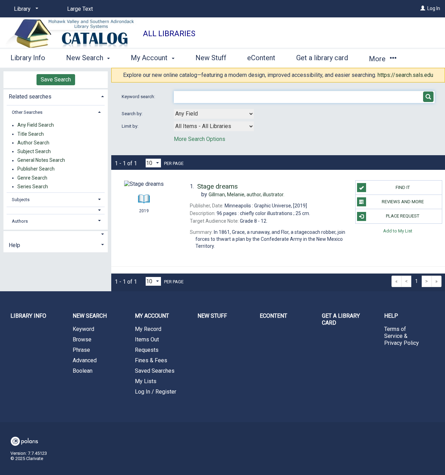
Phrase (81, 350)
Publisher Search (36, 169)
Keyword (83, 329)
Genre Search (32, 178)
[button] (56, 210)
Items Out (147, 339)
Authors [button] (20, 221)
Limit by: (130, 126)
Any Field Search (35, 125)
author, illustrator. (246, 194)
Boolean (82, 370)
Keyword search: (139, 96)
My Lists (145, 381)
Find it (403, 187)
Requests (147, 350)
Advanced (85, 360)
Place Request (402, 216)
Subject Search (34, 151)
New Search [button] (85, 58)
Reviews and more (403, 201)
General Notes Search (41, 160)
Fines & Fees (151, 360)
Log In (433, 8)
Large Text (80, 9)
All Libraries (169, 33)
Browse (82, 339)
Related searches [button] (30, 96)
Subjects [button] (21, 199)
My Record (148, 329)
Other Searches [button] (27, 112)
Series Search (32, 186)
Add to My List (397, 230)
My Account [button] (150, 58)
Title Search (30, 134)
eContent (261, 58)
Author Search (33, 142)
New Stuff (210, 58)
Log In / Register (155, 391)
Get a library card (322, 58)
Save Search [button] (56, 79)
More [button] (378, 59)
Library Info (27, 58)
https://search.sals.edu (405, 75)
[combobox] (214, 114)
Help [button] (14, 245)
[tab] (55, 96)
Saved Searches (155, 370)
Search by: (133, 113)
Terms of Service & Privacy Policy (401, 336)
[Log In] (422, 8)
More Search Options (199, 139)
